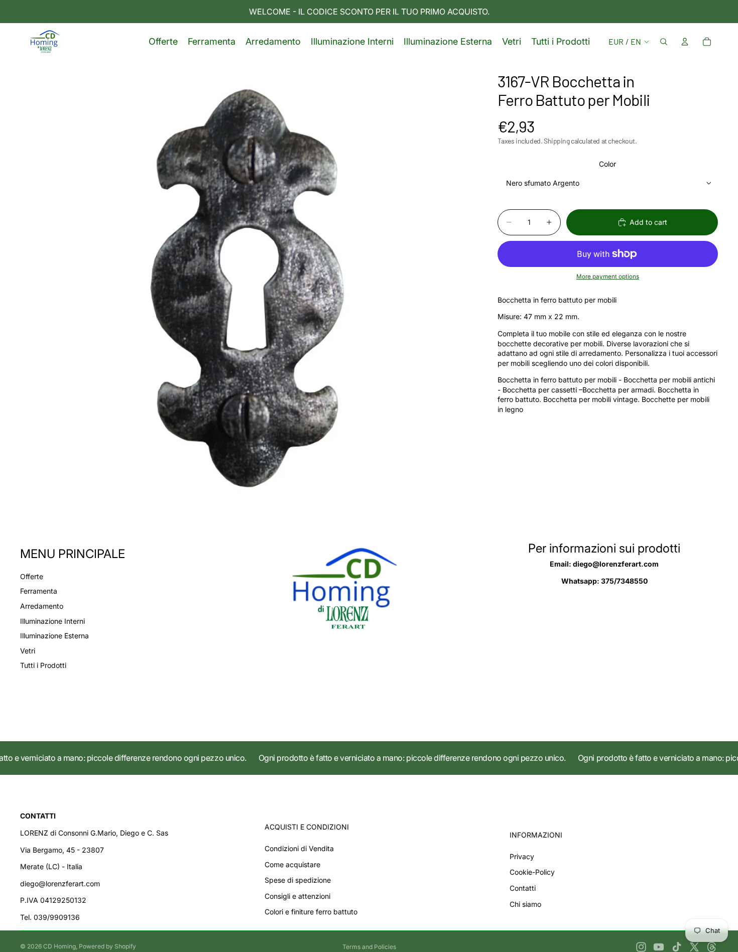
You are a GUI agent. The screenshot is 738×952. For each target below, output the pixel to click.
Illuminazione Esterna (54, 635)
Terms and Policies (369, 946)
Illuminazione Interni (52, 621)
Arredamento (41, 606)
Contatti (523, 888)
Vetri (27, 650)
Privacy (522, 856)
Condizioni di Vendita (299, 848)
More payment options (607, 277)
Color (607, 164)
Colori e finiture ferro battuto (311, 911)
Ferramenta (38, 591)
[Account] (685, 42)
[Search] (664, 42)
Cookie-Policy (532, 872)
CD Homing (59, 946)
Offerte (31, 576)
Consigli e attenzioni (297, 896)
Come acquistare (292, 864)
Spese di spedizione (298, 880)
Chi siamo (525, 904)
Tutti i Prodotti (43, 665)
